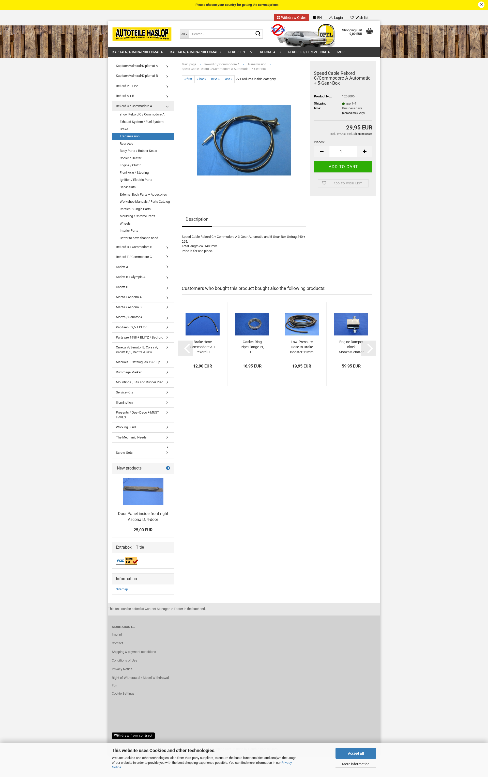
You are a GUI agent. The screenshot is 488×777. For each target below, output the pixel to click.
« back (201, 79)
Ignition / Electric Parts (136, 180)
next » (215, 79)
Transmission (130, 136)
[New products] (168, 468)
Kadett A (122, 267)
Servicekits (128, 187)
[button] (317, 17)
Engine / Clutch (130, 165)
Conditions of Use (124, 660)
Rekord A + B (270, 52)
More (341, 52)
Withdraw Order (293, 18)
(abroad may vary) (353, 113)
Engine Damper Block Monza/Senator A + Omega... (351, 347)
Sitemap (122, 589)
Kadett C (122, 287)
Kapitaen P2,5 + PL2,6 (131, 327)
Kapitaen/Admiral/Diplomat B (195, 52)
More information (356, 764)
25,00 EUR (143, 529)
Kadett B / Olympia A (130, 277)
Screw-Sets (124, 453)
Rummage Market (129, 372)
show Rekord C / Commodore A (142, 114)
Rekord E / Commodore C (134, 257)
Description (197, 219)
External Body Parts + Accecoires (143, 194)
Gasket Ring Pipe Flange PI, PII (252, 347)
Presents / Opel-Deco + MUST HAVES (137, 415)
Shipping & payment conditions (134, 652)
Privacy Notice (122, 669)
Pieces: (319, 142)
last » (228, 79)
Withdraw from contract (133, 735)
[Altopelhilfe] (142, 34)
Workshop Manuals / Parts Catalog (145, 201)
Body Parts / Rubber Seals (138, 151)
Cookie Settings (123, 693)
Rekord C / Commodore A (309, 52)
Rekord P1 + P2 (240, 52)
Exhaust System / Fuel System (141, 122)
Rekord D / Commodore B (134, 247)
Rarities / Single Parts (135, 209)
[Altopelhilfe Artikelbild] (244, 140)
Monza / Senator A (129, 317)
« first (188, 79)
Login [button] (337, 18)
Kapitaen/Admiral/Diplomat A (137, 52)
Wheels (125, 223)
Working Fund (126, 427)
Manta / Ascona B (129, 307)
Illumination (124, 402)
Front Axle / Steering (134, 172)
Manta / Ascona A (129, 297)
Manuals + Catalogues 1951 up (138, 362)
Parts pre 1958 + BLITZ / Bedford (139, 337)
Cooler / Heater (130, 158)
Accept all (356, 753)
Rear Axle (126, 143)
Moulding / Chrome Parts (137, 216)
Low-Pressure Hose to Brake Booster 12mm (301, 347)
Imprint (117, 634)
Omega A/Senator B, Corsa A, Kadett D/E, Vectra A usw (137, 349)
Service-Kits (124, 392)
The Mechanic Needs (131, 437)
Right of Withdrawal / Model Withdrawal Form (140, 681)
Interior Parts (129, 230)
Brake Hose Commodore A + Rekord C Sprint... (202, 347)
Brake (124, 129)
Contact (117, 643)
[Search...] (258, 34)
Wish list (361, 18)
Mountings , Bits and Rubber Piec (139, 382)
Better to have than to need (139, 238)
